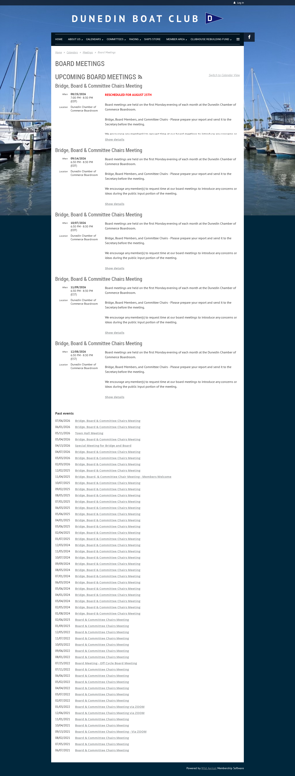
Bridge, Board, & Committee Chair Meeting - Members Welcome (123, 477)
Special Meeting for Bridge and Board (103, 445)
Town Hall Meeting (89, 433)
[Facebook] (249, 37)
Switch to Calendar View (224, 75)
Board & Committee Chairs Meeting (102, 620)
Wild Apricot (209, 768)
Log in (240, 2)
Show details (114, 139)
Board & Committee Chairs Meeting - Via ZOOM (110, 731)
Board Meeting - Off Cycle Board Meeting (106, 663)
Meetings (88, 52)
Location (63, 107)
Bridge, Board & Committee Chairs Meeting (98, 85)
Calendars (72, 52)
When (65, 94)
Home (58, 52)
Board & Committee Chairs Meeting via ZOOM (109, 707)
